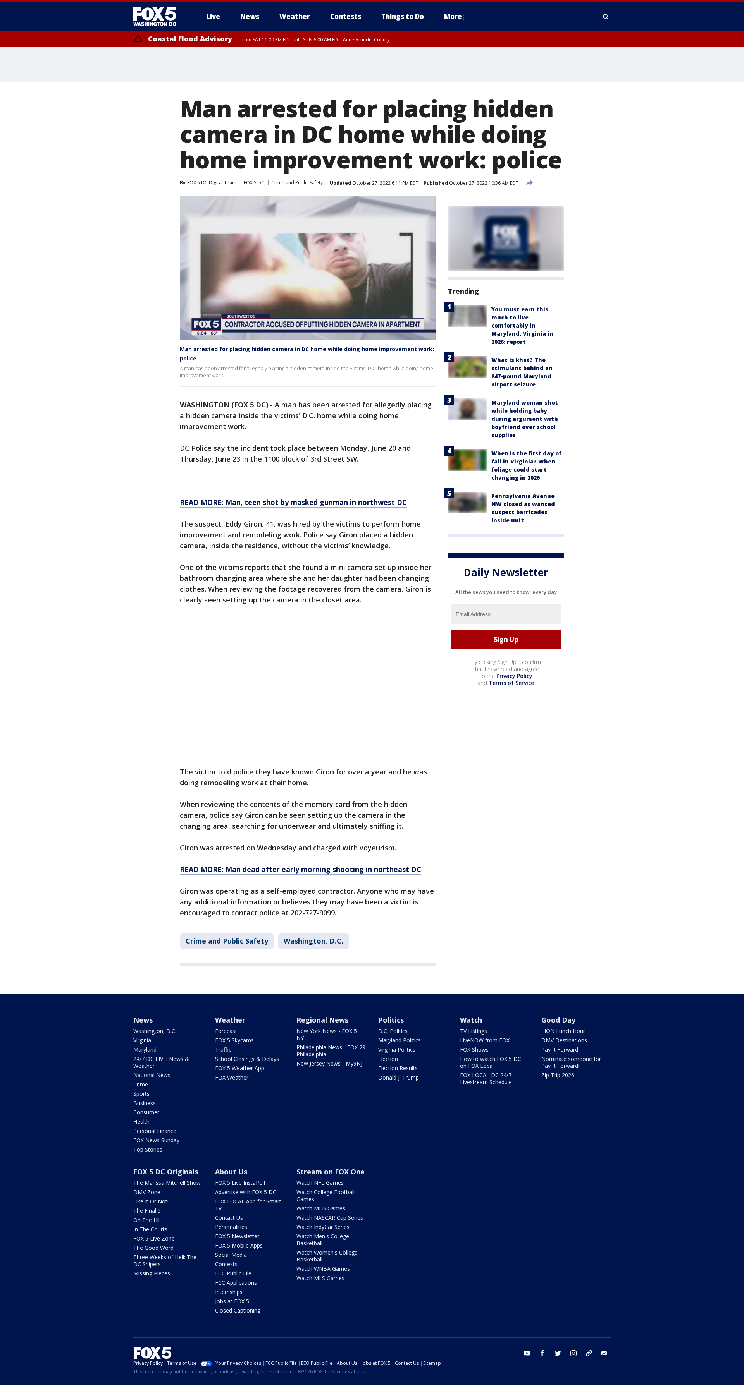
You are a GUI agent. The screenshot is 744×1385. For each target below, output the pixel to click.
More (453, 16)
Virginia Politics (396, 1049)
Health (141, 1121)
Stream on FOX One (330, 1171)
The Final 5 (147, 1210)
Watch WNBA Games (323, 1268)
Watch (471, 1020)
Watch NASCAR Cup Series (329, 1217)
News (143, 1020)
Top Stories (147, 1149)
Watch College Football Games (325, 1195)
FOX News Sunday (156, 1140)
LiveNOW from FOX (485, 1040)
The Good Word (153, 1247)
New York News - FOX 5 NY (326, 1034)
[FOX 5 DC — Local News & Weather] (158, 16)
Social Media (231, 1254)
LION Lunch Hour (563, 1031)
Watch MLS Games (320, 1278)
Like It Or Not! (151, 1201)
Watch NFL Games (320, 1182)
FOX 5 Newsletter (237, 1236)
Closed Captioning (237, 1310)
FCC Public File (233, 1273)
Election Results (398, 1068)
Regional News (322, 1020)
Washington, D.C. (313, 941)
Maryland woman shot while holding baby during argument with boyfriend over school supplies (524, 419)
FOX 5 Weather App (239, 1068)
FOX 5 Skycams (234, 1040)
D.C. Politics (393, 1031)
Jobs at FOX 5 (232, 1301)
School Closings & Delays (247, 1058)
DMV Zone (146, 1192)
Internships (229, 1292)
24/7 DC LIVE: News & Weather (161, 1062)
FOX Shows (474, 1049)
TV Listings (473, 1031)
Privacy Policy (514, 676)
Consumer (146, 1112)
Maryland (145, 1049)
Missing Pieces (151, 1273)
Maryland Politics (399, 1040)
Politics (391, 1020)
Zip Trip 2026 (557, 1075)
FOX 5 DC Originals (165, 1171)
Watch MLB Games (320, 1208)
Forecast (226, 1031)
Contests (226, 1264)
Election (388, 1058)
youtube (527, 1353)
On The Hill (147, 1220)
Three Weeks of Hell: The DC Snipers (164, 1260)
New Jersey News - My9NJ (329, 1063)
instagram (573, 1353)
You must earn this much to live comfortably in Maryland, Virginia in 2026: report (522, 325)
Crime (140, 1084)
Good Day (558, 1020)
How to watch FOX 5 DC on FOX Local (490, 1062)
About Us (231, 1171)
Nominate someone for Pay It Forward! (571, 1062)
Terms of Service (511, 682)
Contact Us (229, 1217)
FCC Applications (236, 1282)
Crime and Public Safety (297, 182)
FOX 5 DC (254, 182)
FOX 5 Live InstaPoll (240, 1182)
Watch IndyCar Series (323, 1227)
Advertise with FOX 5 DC (245, 1192)
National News (151, 1075)
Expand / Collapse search (606, 16)
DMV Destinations (564, 1040)
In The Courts (150, 1229)
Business (144, 1103)
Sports (141, 1093)
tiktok (589, 1353)
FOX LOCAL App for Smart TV (248, 1205)
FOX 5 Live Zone (154, 1238)
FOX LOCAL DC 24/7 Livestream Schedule (486, 1078)
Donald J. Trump (398, 1077)
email (604, 1353)
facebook (542, 1353)
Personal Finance (154, 1130)
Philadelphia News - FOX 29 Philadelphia (330, 1050)
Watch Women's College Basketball (327, 1256)
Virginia (142, 1040)
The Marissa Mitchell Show (167, 1182)
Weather (230, 1020)
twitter (558, 1353)
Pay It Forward (559, 1049)
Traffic (223, 1049)
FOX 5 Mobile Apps (239, 1245)
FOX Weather (231, 1077)
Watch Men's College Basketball (322, 1239)
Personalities (231, 1227)
